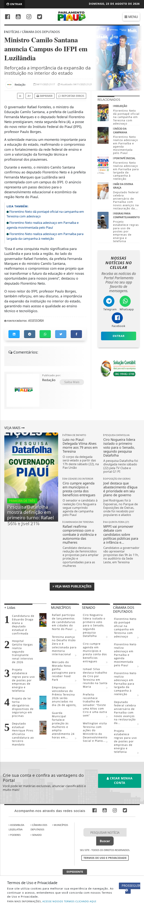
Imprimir (45, 96)
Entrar (15, 4)
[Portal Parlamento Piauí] (72, 16)
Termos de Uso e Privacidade (105, 858)
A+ (29, 96)
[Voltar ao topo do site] (138, 498)
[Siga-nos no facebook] (7, 17)
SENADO (37, 835)
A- (20, 96)
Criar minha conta (121, 780)
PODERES (15, 835)
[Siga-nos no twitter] (39, 17)
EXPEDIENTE (75, 871)
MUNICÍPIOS (60, 825)
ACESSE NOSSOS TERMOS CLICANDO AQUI (69, 901)
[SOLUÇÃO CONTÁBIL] (119, 368)
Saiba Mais (72, 382)
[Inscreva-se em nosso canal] (18, 17)
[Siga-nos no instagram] (29, 17)
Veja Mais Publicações (73, 586)
